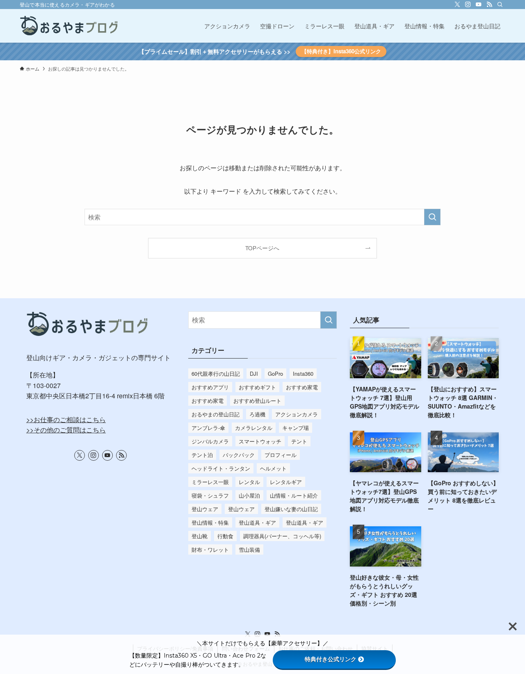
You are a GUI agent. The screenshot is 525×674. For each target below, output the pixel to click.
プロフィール (281, 455)
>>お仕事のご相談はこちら (66, 419)
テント (299, 441)
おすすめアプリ (210, 387)
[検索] (500, 4)
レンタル (249, 482)
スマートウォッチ (260, 441)
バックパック (239, 455)
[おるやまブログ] (69, 26)
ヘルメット (273, 468)
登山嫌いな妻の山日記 (291, 509)
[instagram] (468, 4)
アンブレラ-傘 (208, 428)
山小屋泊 (249, 495)
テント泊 (202, 455)
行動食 (225, 536)
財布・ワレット (210, 549)
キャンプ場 (295, 428)
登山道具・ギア (257, 522)
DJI (254, 373)
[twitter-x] (457, 4)
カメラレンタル (253, 428)
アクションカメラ (296, 414)
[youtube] (478, 4)
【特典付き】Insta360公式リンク (341, 51)
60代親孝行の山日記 (216, 373)
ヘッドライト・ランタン (221, 468)
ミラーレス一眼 (210, 482)
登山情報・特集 (210, 522)
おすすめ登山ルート (257, 400)
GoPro (275, 373)
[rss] (489, 4)
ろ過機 (257, 414)
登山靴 (200, 536)
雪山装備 (249, 549)
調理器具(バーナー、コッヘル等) (282, 536)
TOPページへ (262, 248)
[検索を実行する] (432, 217)
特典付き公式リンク (330, 659)
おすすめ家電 (302, 387)
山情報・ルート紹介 (294, 495)
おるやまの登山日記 (216, 414)
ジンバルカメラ (210, 441)
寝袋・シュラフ (210, 495)
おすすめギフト (257, 387)
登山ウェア (205, 509)
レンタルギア (286, 482)
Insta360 (303, 373)
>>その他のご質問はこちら (66, 429)
